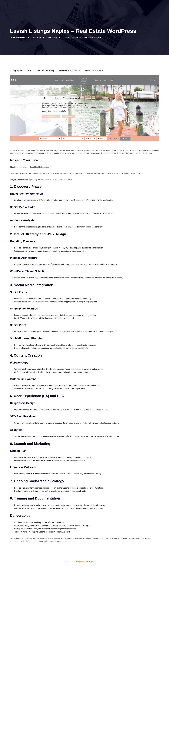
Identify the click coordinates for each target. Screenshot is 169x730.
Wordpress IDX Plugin (84, 562)
